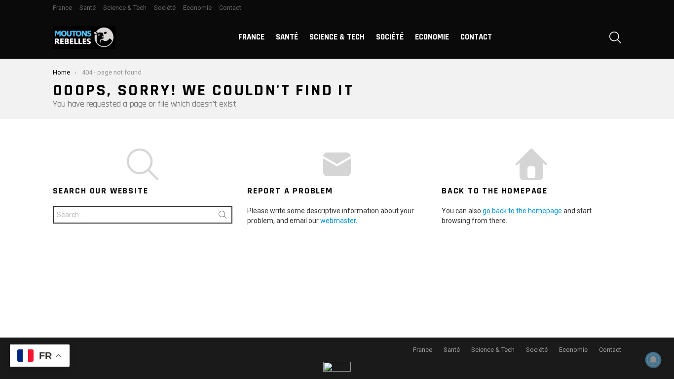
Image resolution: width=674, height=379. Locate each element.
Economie (197, 7)
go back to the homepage (522, 211)
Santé (87, 7)
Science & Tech (125, 7)
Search (222, 216)
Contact (230, 7)
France (62, 7)
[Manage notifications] (653, 360)
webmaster (338, 221)
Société (165, 7)
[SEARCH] (615, 37)
